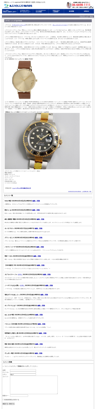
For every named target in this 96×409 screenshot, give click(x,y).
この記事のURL (85, 191)
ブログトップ (84, 16)
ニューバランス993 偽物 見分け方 (21, 188)
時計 (90, 191)
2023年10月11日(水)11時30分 (74, 191)
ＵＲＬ (20, 274)
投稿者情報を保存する (11, 399)
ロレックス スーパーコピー (60, 25)
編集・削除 (36, 201)
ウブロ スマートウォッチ (19, 25)
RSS (91, 16)
